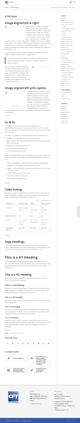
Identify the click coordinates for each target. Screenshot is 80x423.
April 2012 (64, 110)
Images (65, 7)
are (9, 333)
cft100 (26, 19)
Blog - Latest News (12, 7)
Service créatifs (65, 83)
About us (63, 20)
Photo (63, 56)
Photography (65, 58)
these (21, 333)
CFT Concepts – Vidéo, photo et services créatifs (67, 31)
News (20, 19)
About (8, 141)
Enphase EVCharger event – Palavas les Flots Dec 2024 (67, 52)
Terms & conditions (35, 404)
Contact (63, 35)
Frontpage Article (66, 92)
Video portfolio (65, 85)
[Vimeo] (73, 420)
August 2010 (64, 121)
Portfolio (9, 138)
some (15, 333)
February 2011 (65, 118)
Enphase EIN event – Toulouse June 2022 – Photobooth (67, 45)
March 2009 (64, 123)
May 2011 (64, 114)
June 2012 (64, 108)
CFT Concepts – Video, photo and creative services (67, 25)
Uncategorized (65, 99)
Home (60, 7)
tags (18, 333)
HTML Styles (11, 16)
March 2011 (64, 116)
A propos (64, 18)
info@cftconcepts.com (61, 410)
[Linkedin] (70, 420)
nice (12, 333)
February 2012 (65, 112)
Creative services (66, 37)
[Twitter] (67, 420)
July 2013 (63, 106)
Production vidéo (66, 60)
